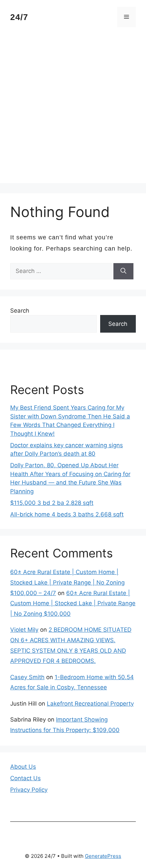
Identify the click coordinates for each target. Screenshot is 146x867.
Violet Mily (24, 629)
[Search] (123, 271)
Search (19, 310)
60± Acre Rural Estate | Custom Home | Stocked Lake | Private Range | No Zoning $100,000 (72, 603)
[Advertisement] (73, 110)
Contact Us (25, 778)
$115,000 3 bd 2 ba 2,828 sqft (51, 502)
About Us (23, 766)
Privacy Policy (29, 789)
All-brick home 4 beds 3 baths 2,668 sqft (67, 514)
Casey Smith (27, 677)
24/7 (19, 17)
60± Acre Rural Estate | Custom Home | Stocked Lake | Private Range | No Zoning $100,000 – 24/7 (67, 582)
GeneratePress (103, 856)
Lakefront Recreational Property (90, 703)
